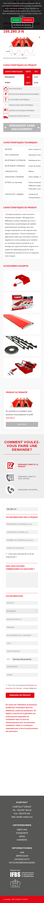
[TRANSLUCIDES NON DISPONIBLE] (22, 105)
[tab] (22, 465)
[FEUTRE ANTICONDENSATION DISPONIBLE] (22, 94)
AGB (22, 852)
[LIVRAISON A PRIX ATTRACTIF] (22, 116)
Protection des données (22, 25)
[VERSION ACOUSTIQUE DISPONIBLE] (22, 110)
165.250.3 (10, 418)
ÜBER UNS (22, 830)
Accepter (16, 20)
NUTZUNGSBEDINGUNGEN (22, 863)
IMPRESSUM (22, 856)
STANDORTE (22, 833)
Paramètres (28, 20)
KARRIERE (22, 840)
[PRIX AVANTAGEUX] (22, 88)
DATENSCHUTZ (22, 859)
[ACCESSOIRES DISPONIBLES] (22, 99)
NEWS (22, 836)
